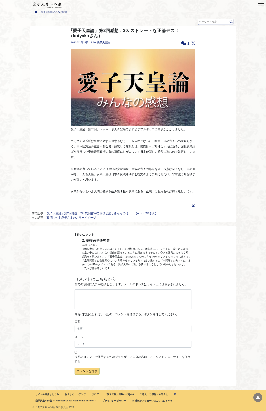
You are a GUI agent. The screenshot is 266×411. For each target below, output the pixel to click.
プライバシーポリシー (114, 400)
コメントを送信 (87, 371)
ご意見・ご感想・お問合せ (154, 394)
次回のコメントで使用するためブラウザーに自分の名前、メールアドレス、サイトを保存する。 (132, 359)
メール (79, 337)
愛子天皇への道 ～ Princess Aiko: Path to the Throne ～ (66, 400)
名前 (77, 321)
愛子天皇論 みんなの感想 (54, 11)
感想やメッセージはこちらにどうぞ (153, 400)
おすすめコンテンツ (75, 394)
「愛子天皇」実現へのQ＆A (119, 394)
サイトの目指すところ (47, 394)
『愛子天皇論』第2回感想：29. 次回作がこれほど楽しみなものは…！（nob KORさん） (101, 213)
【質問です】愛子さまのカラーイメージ (70, 217)
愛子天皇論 (103, 42)
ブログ (95, 394)
